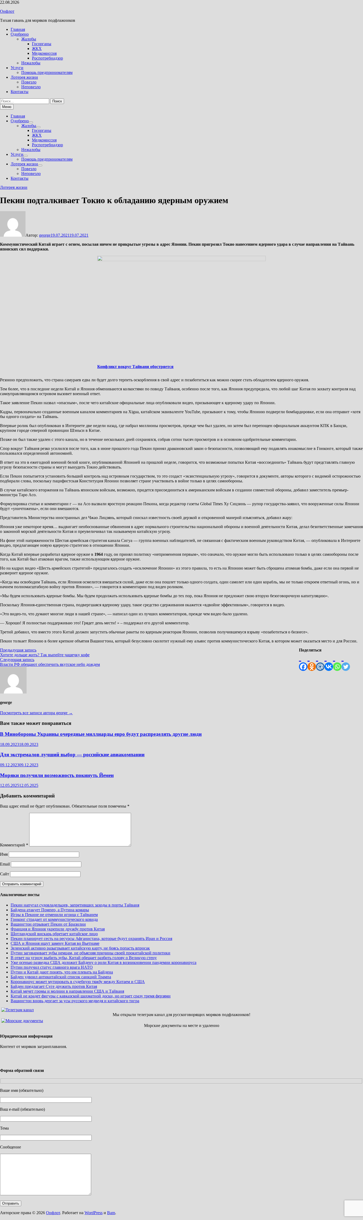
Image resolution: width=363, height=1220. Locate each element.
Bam (111, 1212)
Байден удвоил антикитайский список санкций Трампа (61, 977)
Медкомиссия (44, 53)
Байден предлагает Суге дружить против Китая (54, 986)
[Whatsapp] (337, 662)
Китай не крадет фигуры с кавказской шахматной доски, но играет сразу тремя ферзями (91, 996)
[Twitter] (345, 662)
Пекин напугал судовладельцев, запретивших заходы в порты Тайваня (75, 905)
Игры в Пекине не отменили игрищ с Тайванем (54, 914)
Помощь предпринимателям (47, 72)
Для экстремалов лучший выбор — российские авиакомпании (72, 754)
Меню (6, 107)
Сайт (4, 874)
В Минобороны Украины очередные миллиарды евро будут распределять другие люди (101, 734)
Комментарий (14, 845)
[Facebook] (303, 662)
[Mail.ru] (320, 662)
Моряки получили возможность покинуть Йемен (57, 775)
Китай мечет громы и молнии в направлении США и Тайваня (67, 991)
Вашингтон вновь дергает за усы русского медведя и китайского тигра (75, 1000)
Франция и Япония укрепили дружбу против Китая (58, 929)
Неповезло (31, 87)
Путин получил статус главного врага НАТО (52, 967)
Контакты (19, 91)
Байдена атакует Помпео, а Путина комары (50, 910)
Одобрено (20, 34)
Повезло (28, 82)
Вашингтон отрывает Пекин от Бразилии (48, 924)
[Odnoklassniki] (311, 662)
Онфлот (7, 11)
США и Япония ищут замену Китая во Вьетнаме (55, 943)
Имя (4, 854)
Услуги (17, 67)
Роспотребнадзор (47, 58)
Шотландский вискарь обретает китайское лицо (54, 933)
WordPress (94, 1212)
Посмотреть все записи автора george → (36, 713)
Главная (18, 29)
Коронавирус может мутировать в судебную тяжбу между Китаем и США (78, 981)
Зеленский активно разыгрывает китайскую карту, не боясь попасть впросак (80, 948)
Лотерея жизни (24, 77)
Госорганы (41, 43)
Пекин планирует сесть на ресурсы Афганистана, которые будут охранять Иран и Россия (91, 938)
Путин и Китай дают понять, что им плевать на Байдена (62, 972)
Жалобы (28, 39)
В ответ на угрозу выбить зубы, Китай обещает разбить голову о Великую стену (84, 957)
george (44, 235)
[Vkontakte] (328, 662)
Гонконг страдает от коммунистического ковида (54, 919)
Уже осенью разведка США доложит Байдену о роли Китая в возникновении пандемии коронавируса (103, 962)
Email (5, 864)
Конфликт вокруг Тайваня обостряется (135, 366)
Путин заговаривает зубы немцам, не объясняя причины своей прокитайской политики (90, 953)
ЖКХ (37, 48)
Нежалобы (30, 63)
